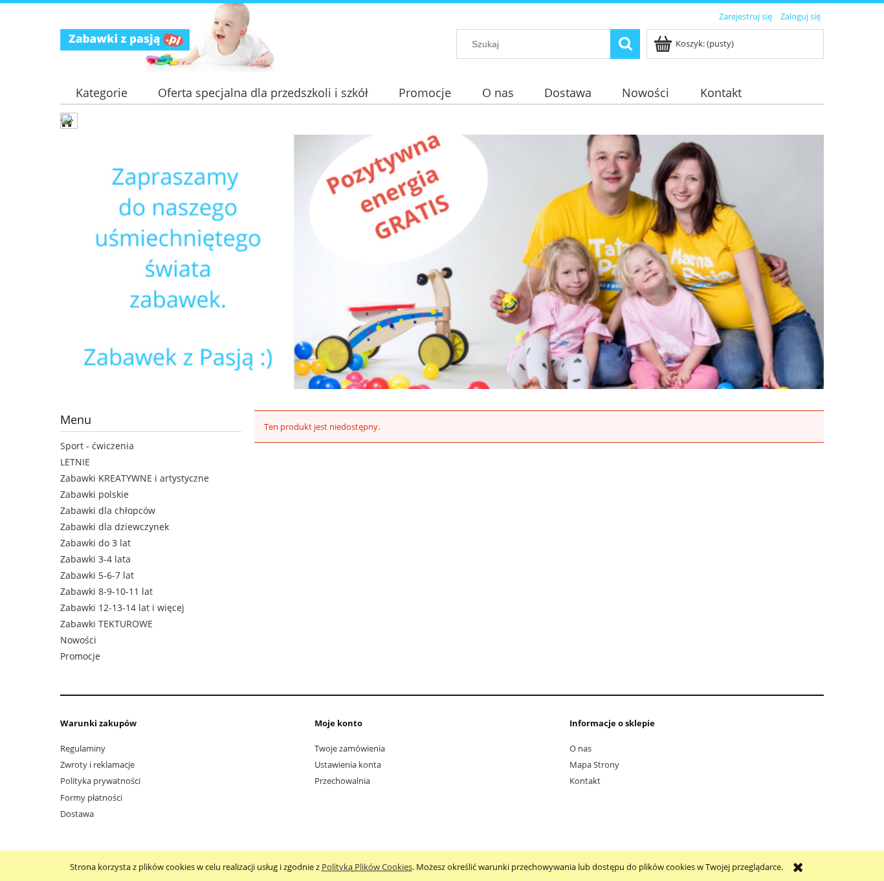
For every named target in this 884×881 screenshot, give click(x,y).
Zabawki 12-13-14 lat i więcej (122, 607)
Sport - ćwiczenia (97, 446)
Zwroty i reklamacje (97, 764)
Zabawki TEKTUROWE (106, 624)
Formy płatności (91, 797)
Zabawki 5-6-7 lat (97, 575)
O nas (580, 748)
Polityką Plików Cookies (367, 867)
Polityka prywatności (100, 780)
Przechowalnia (342, 780)
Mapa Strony (594, 764)
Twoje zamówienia (350, 748)
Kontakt (585, 780)
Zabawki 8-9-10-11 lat (106, 591)
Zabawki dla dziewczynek (114, 526)
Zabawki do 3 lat (95, 543)
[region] (442, 262)
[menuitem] (101, 93)
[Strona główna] (125, 37)
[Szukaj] (625, 44)
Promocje (80, 656)
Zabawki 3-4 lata (95, 559)
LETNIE (75, 462)
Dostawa (77, 814)
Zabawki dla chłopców (107, 510)
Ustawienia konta (348, 764)
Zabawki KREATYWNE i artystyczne (134, 478)
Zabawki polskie (94, 494)
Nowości (78, 640)
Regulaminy (82, 748)
